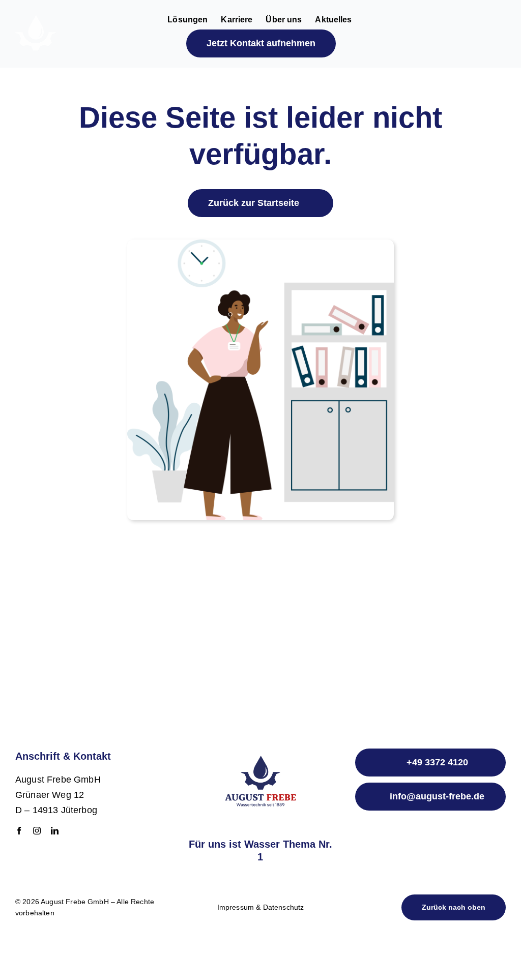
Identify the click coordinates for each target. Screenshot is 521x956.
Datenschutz (283, 907)
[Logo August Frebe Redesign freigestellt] (260, 749)
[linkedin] (55, 830)
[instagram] (37, 830)
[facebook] (19, 830)
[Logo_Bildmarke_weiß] (35, 20)
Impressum (235, 907)
